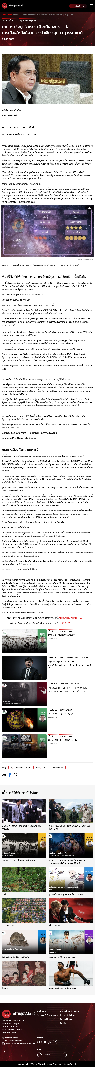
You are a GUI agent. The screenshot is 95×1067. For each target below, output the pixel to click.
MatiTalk (86, 657)
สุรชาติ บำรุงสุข (66, 631)
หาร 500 (46, 767)
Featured (53, 631)
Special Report (28, 20)
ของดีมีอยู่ (75, 683)
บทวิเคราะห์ (67, 687)
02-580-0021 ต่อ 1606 (14, 1040)
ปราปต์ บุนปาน (81, 687)
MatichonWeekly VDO (69, 657)
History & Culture (68, 1015)
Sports (63, 1022)
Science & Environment (47, 1015)
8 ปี (11, 767)
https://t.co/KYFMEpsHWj (70, 617)
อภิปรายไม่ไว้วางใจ (58, 767)
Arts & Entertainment (69, 1011)
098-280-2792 (11, 1037)
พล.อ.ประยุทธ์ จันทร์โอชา (23, 767)
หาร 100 (37, 767)
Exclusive (53, 683)
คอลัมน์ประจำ (9, 20)
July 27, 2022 (64, 623)
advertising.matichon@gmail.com (20, 1043)
